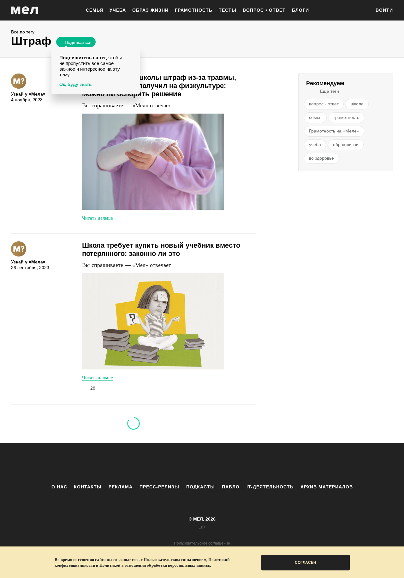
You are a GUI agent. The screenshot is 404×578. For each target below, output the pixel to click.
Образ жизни (150, 10)
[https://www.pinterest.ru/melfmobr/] (219, 463)
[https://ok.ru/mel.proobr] (237, 463)
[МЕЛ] (24, 10)
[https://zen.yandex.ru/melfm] (167, 463)
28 (92, 388)
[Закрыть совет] (134, 53)
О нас (59, 486)
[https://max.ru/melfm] (254, 463)
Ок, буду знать (75, 84)
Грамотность (193, 10)
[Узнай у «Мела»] (18, 81)
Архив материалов (326, 486)
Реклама (121, 486)
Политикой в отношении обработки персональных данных (155, 565)
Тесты (227, 10)
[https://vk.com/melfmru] (185, 463)
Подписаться (78, 42)
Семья (94, 10)
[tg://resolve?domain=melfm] (150, 463)
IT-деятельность (270, 486)
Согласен (305, 562)
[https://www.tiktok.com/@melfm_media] (202, 463)
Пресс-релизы (159, 486)
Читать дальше (97, 218)
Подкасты (200, 486)
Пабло (231, 486)
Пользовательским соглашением (175, 559)
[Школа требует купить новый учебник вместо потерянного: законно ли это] (153, 321)
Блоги (300, 10)
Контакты (88, 486)
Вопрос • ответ (264, 10)
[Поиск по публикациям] (363, 10)
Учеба (118, 10)
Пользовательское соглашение (202, 543)
